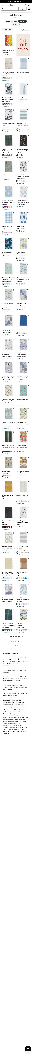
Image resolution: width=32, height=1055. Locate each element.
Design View (26, 29)
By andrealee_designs (21, 550)
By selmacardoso (5, 627)
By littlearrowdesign (6, 101)
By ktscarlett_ (19, 152)
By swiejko (18, 449)
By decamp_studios (20, 524)
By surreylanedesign (20, 255)
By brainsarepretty (6, 255)
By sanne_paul (5, 52)
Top (16, 646)
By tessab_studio (5, 152)
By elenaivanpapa (20, 575)
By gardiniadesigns (6, 402)
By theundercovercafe (21, 402)
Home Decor (22, 21)
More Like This (5, 55)
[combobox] (22, 9)
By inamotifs (4, 75)
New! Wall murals (16, 1)
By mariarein (4, 204)
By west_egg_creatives (7, 176)
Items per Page (19, 636)
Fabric (15, 21)
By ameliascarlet (20, 331)
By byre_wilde (19, 498)
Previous (12, 641)
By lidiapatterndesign (6, 281)
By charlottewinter (6, 127)
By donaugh (19, 75)
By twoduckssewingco (21, 307)
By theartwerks (19, 127)
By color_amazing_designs (22, 99)
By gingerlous (19, 425)
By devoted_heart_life (6, 230)
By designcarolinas (20, 204)
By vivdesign (19, 281)
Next (20, 641)
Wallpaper (9, 21)
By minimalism (5, 449)
